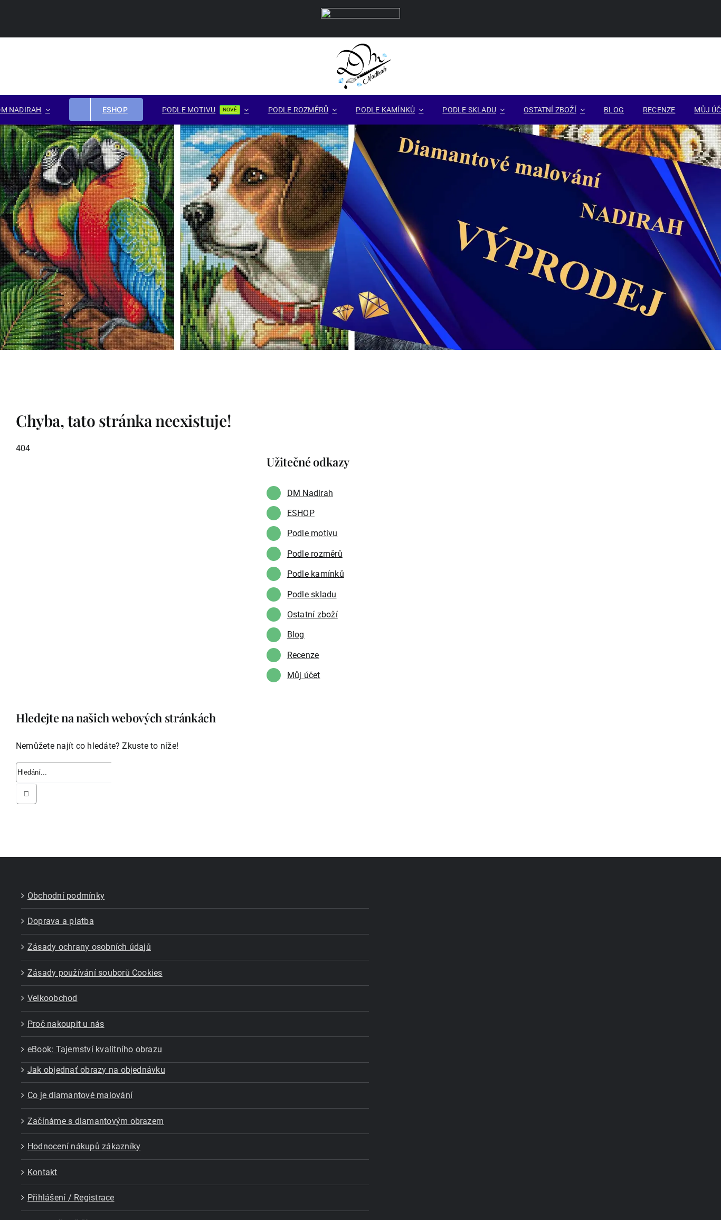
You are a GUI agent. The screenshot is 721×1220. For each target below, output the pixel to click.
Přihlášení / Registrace (71, 1198)
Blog (296, 635)
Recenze (303, 655)
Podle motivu (312, 533)
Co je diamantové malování (79, 1095)
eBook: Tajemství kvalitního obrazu (94, 1049)
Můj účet (303, 675)
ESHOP (301, 513)
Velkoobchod (52, 998)
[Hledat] (657, 66)
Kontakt (42, 1172)
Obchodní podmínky (66, 896)
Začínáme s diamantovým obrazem (95, 1121)
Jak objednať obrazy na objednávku (96, 1070)
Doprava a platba (60, 921)
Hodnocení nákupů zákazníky (83, 1146)
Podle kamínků (315, 574)
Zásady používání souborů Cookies (95, 973)
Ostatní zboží (312, 614)
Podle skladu (312, 594)
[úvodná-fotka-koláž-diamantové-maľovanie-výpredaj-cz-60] (360, 128)
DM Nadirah (310, 493)
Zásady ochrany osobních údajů (89, 947)
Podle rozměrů (315, 554)
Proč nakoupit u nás (66, 1024)
